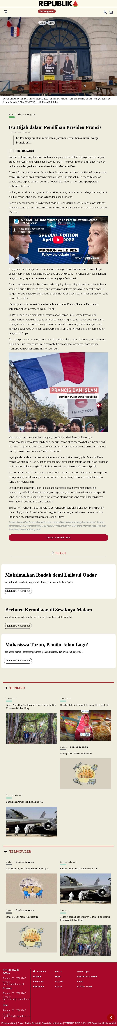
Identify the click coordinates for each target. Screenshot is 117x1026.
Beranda (41, 971)
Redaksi (36, 1023)
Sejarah (59, 981)
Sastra (58, 987)
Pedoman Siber (8, 1023)
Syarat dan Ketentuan (52, 1023)
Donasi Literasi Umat (58, 537)
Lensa (80, 981)
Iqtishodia (38, 987)
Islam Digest (83, 971)
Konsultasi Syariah (87, 976)
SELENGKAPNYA (18, 591)
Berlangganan (47, 11)
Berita (42, 23)
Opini (51, 23)
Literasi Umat (84, 987)
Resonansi (38, 981)
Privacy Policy (24, 1023)
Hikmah (37, 976)
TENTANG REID (72, 1023)
